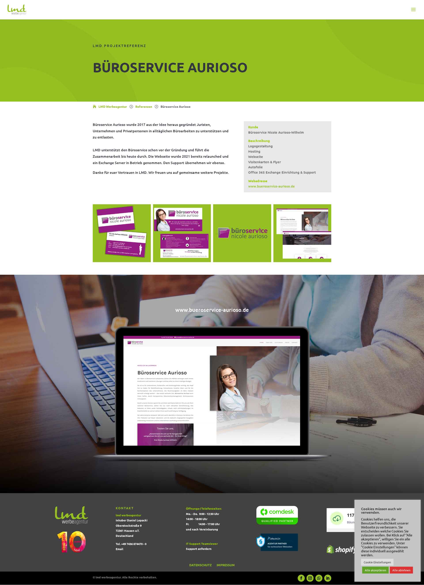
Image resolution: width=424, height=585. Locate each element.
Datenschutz (200, 566)
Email (119, 549)
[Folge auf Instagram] (310, 578)
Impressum (226, 566)
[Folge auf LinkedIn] (327, 578)
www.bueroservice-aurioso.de (271, 186)
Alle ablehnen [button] (401, 570)
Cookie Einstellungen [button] (377, 562)
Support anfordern (199, 549)
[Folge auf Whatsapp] (318, 578)
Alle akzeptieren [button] (375, 570)
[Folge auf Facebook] (301, 578)
